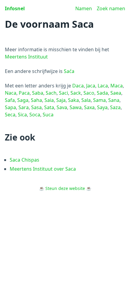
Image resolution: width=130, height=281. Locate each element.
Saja (61, 100)
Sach (51, 93)
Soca (34, 114)
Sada (102, 93)
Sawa (76, 107)
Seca (10, 114)
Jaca (90, 85)
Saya (102, 107)
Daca (78, 85)
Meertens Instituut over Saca (43, 169)
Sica (22, 114)
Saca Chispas (24, 159)
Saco (88, 93)
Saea (115, 93)
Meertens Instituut (26, 56)
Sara (23, 107)
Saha (36, 100)
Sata (49, 107)
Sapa (10, 107)
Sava (62, 107)
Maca (116, 85)
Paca (24, 93)
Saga (22, 100)
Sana (113, 100)
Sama (99, 100)
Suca (48, 114)
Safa (10, 100)
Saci (63, 93)
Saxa (89, 107)
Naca (10, 93)
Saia (49, 100)
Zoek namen (111, 8)
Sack (75, 93)
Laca (103, 85)
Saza (115, 107)
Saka (73, 100)
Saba (37, 93)
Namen (83, 8)
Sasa (36, 107)
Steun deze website (65, 188)
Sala (86, 100)
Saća (69, 71)
